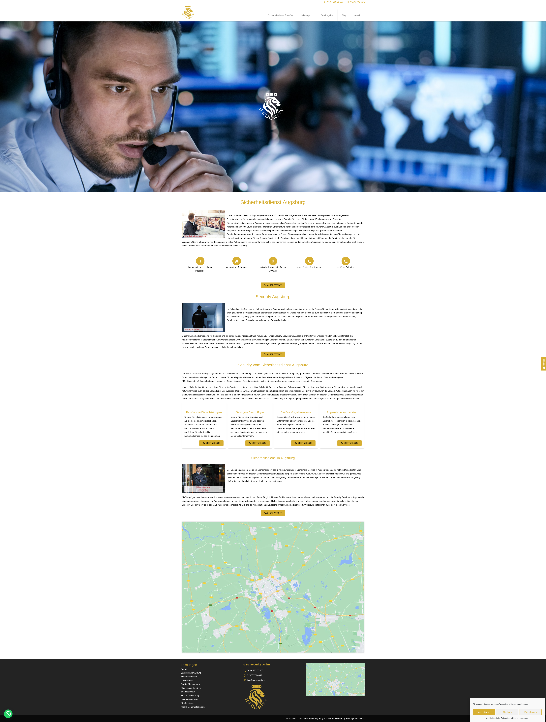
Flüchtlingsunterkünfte (191, 688)
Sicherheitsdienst (189, 676)
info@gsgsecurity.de (256, 680)
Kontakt (357, 15)
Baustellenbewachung (191, 673)
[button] (8, 713)
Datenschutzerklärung (509, 718)
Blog (344, 15)
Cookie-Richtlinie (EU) (334, 718)
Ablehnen (507, 712)
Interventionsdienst (189, 699)
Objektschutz (187, 680)
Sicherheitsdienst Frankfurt (280, 15)
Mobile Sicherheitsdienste (193, 707)
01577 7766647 (274, 285)
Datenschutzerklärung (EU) (310, 718)
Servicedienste (188, 691)
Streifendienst (187, 703)
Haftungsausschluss (355, 718)
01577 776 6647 (357, 2)
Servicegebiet (327, 15)
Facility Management (190, 684)
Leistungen (306, 15)
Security (185, 669)
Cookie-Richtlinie (493, 718)
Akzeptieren (483, 712)
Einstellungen (530, 712)
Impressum (524, 718)
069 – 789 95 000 (335, 2)
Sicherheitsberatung (190, 695)
